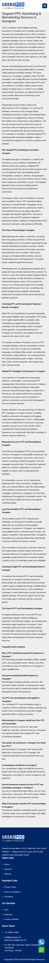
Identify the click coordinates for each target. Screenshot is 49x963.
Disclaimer (8, 896)
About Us (8, 869)
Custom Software (11, 919)
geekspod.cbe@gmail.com (15, 940)
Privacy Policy (10, 887)
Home (6, 864)
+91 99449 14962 (11, 932)
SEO (6, 910)
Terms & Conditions (12, 892)
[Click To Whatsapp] (41, 949)
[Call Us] (41, 942)
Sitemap (7, 874)
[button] (44, 5)
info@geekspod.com (12, 937)
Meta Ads (8, 914)
